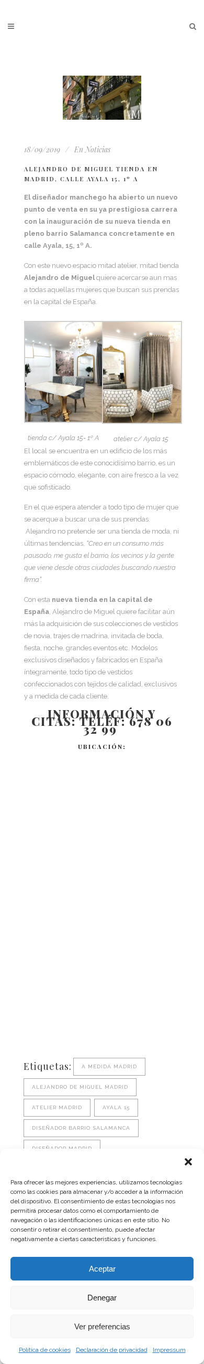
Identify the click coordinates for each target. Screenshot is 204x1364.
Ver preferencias (102, 1326)
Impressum (169, 1349)
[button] (188, 1162)
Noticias (97, 149)
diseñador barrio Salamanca (81, 1128)
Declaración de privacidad (112, 1349)
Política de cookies (45, 1349)
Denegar (102, 1297)
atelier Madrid (57, 1107)
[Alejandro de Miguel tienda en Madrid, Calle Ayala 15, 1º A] (102, 98)
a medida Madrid (109, 1066)
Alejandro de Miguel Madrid (80, 1087)
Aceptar (102, 1268)
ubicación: (102, 747)
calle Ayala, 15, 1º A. (58, 245)
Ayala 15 (116, 1107)
